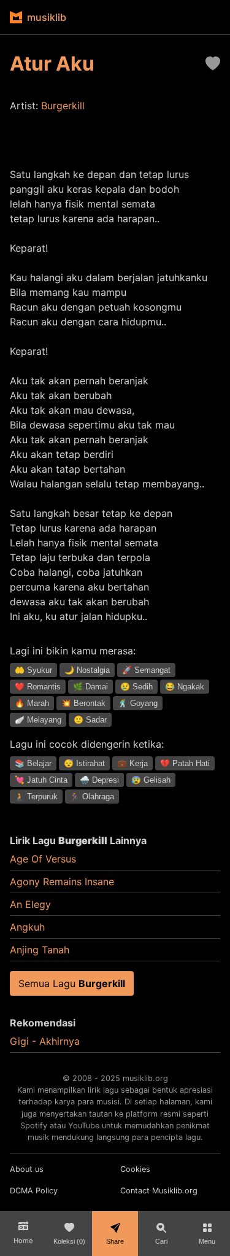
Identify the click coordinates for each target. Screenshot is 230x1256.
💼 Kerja (132, 763)
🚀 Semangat (146, 670)
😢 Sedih (136, 686)
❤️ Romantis (38, 686)
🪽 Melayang (38, 719)
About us (27, 1169)
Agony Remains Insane (62, 881)
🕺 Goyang (138, 703)
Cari (161, 1241)
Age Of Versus (43, 859)
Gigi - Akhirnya (45, 1041)
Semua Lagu (71, 983)
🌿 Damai (90, 686)
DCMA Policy (34, 1190)
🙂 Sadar (90, 719)
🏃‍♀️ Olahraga (92, 796)
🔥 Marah (32, 703)
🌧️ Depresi (99, 780)
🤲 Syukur (33, 670)
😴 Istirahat (84, 763)
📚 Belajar (33, 763)
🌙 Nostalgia (87, 670)
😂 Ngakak (184, 686)
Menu (207, 1241)
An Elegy (30, 904)
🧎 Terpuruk (36, 796)
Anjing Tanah (39, 950)
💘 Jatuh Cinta (41, 780)
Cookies (135, 1169)
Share (115, 1241)
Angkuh (27, 927)
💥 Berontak (83, 703)
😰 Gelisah (151, 780)
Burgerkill (63, 105)
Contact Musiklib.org (158, 1190)
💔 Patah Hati (185, 763)
